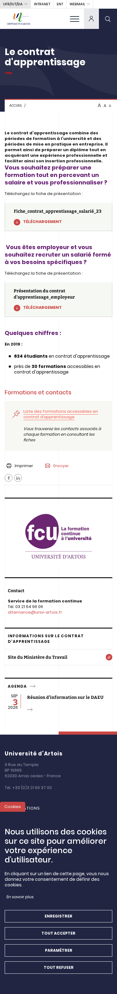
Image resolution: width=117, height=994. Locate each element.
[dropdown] (91, 19)
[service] (33, 686)
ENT (60, 4)
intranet (42, 4)
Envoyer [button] (61, 465)
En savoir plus (20, 897)
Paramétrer (58, 950)
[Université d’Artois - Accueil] (18, 19)
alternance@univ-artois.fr (35, 612)
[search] (108, 19)
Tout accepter (58, 933)
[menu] (74, 19)
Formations (25, 808)
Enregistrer (58, 916)
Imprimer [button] (24, 465)
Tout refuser (59, 967)
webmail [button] (77, 4)
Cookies (12, 807)
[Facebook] (8, 478)
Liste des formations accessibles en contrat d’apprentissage (60, 414)
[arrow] (30, 710)
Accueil (15, 105)
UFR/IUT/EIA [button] (13, 4)
